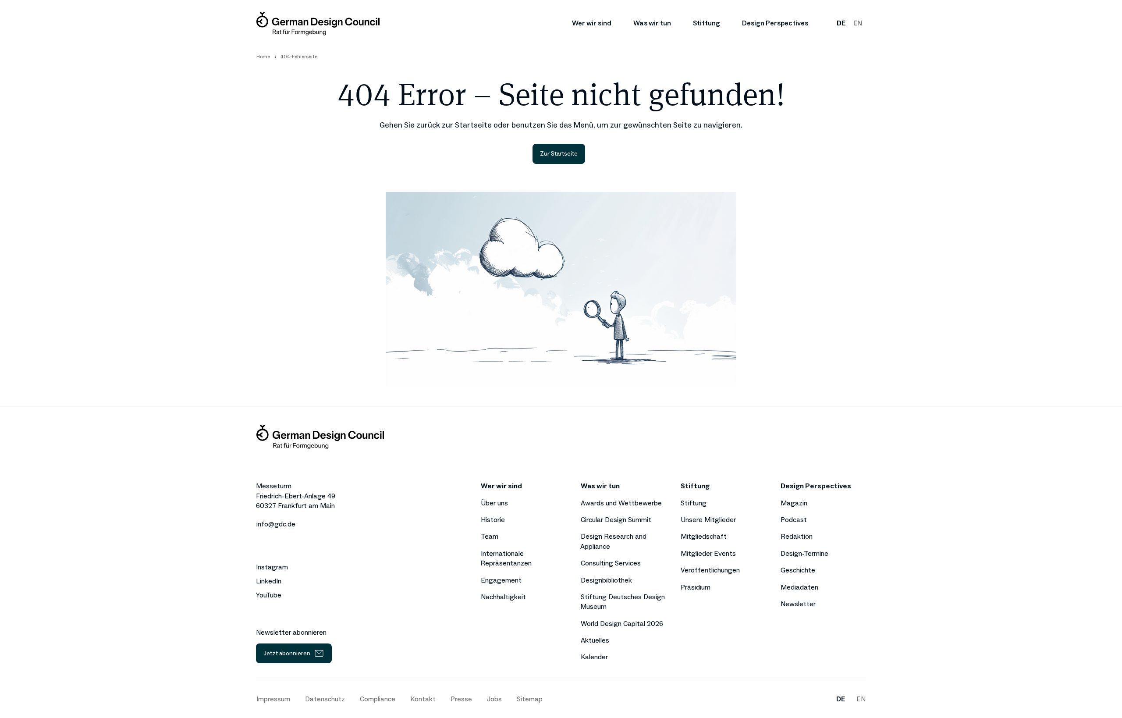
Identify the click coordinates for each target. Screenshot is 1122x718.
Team (489, 536)
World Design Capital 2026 (622, 623)
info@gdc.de (275, 524)
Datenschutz (325, 699)
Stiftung (706, 23)
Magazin (794, 503)
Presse (461, 699)
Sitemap (530, 699)
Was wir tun (652, 23)
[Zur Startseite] (318, 23)
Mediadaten (799, 587)
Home (263, 56)
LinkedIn (268, 581)
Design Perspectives (775, 23)
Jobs (494, 699)
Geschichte (798, 570)
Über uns (494, 503)
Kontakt (423, 699)
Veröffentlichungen (710, 570)
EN (857, 23)
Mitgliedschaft (704, 536)
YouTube (268, 595)
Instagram (272, 567)
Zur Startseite (559, 153)
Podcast (794, 519)
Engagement (501, 580)
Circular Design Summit (616, 519)
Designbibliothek (606, 580)
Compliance (377, 699)
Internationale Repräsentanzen (506, 558)
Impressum (273, 699)
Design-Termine (804, 553)
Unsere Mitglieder (708, 519)
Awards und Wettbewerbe (621, 503)
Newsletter (798, 604)
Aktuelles (595, 640)
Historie (493, 519)
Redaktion (797, 536)
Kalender (594, 657)
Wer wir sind (591, 23)
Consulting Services (611, 563)
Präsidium (695, 587)
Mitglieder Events (708, 553)
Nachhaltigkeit (503, 597)
